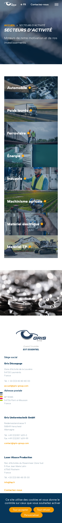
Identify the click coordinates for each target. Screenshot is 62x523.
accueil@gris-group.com (16, 386)
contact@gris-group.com (16, 443)
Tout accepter (20, 509)
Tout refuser (43, 509)
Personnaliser (31, 515)
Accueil (9, 25)
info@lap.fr (9, 482)
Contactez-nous (40, 4)
